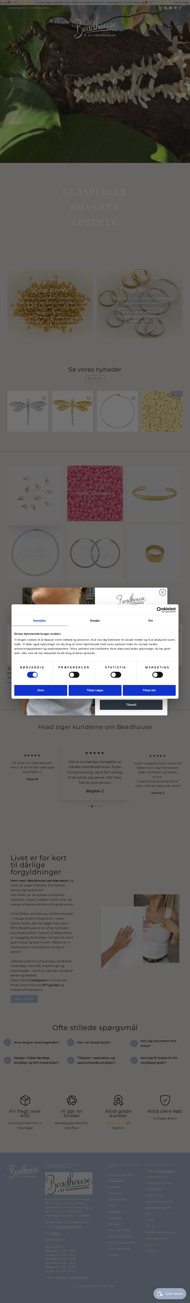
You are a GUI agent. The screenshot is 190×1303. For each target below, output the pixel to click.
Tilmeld (131, 704)
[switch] (74, 675)
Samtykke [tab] (39, 620)
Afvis (40, 690)
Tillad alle (149, 690)
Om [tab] (150, 620)
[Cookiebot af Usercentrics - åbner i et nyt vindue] (159, 610)
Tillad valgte (95, 690)
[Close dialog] (162, 592)
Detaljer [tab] (95, 620)
